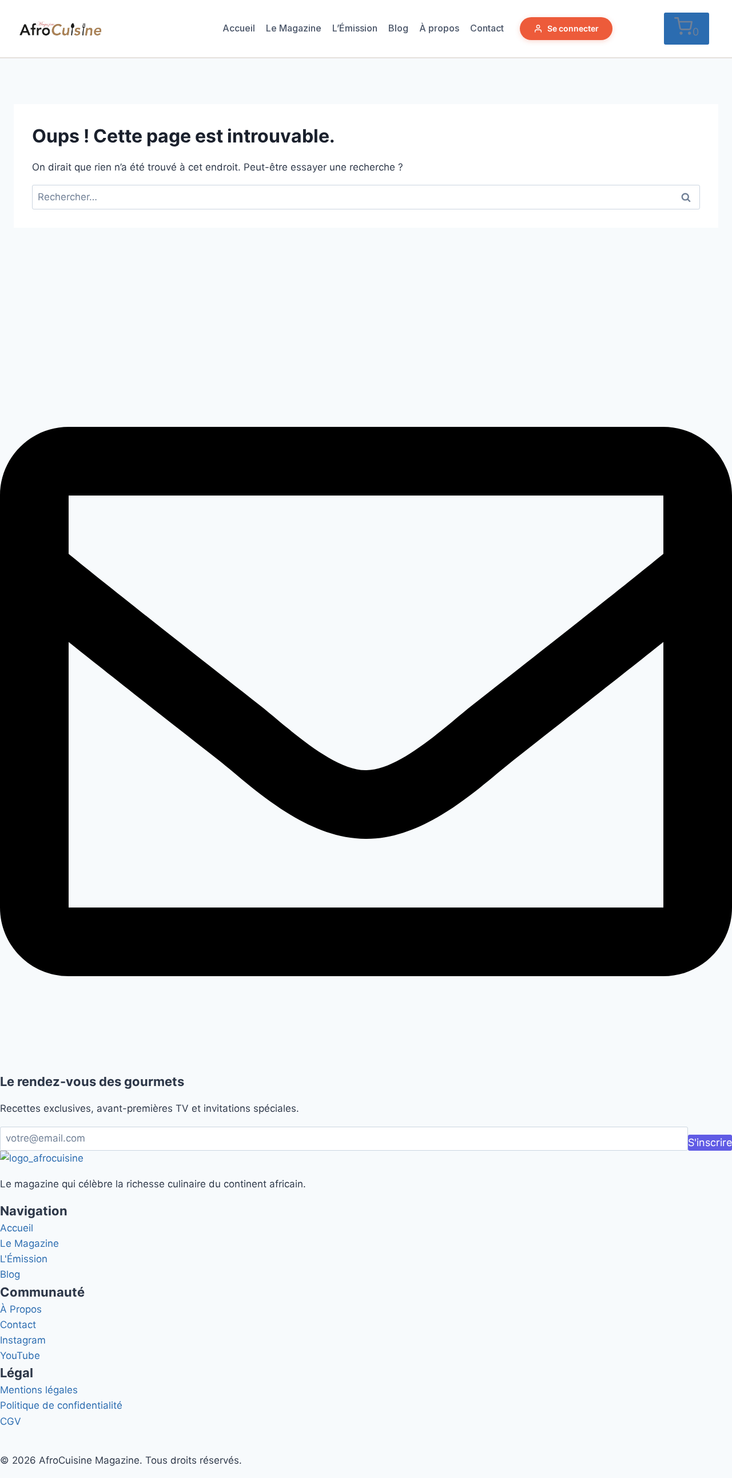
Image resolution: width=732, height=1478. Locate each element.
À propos (439, 28)
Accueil (238, 28)
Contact (487, 28)
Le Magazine (293, 28)
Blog (398, 28)
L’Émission (354, 28)
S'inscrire (710, 1142)
